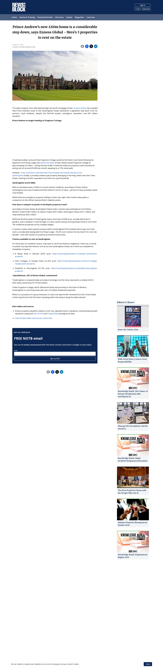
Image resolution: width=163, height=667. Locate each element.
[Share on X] (91, 46)
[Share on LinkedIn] (95, 46)
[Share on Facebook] (87, 46)
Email (15, 350)
